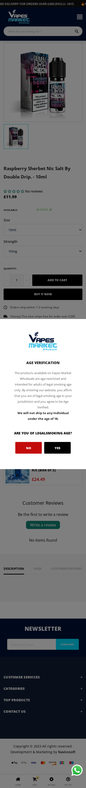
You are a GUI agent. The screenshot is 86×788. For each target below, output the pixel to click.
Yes (57, 448)
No (28, 448)
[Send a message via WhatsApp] (77, 770)
